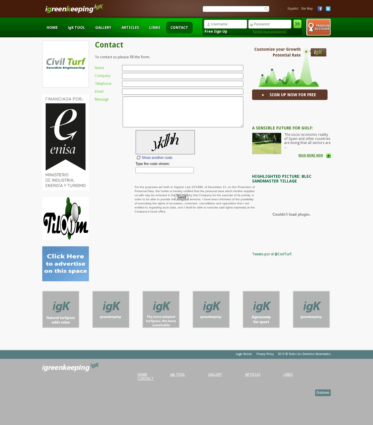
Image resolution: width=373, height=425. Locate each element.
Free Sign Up (216, 31)
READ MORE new (310, 155)
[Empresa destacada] (61, 326)
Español (293, 8)
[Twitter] (328, 9)
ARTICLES (130, 27)
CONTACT (179, 27)
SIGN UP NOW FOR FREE (293, 94)
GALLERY (103, 27)
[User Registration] (318, 27)
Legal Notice (244, 354)
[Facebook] (320, 9)
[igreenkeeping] (74, 12)
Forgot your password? (270, 32)
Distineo (323, 393)
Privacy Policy (265, 354)
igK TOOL (76, 27)
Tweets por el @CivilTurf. (272, 254)
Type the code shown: (153, 164)
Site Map (307, 8)
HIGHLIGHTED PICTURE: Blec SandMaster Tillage (282, 178)
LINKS (154, 27)
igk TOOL (177, 375)
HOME (52, 27)
